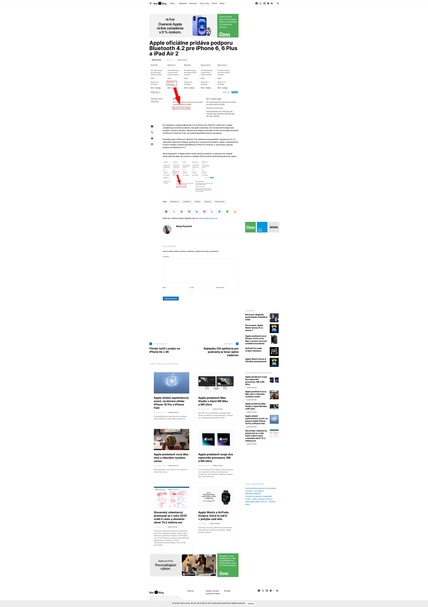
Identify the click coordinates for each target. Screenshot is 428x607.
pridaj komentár (182, 60)
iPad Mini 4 (186, 201)
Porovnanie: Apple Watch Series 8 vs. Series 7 (254, 327)
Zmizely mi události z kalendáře (258, 496)
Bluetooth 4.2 (175, 201)
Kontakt (227, 591)
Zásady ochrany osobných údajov (213, 592)
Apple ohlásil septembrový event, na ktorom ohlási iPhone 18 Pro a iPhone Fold (171, 402)
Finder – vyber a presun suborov (259, 499)
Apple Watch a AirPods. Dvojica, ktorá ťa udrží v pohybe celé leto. (213, 516)
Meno (164, 287)
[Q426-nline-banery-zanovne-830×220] (194, 25)
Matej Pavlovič (156, 60)
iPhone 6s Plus (219, 201)
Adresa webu (220, 287)
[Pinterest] (268, 3)
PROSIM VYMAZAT (253, 493)
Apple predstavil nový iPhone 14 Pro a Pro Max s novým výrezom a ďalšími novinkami (256, 340)
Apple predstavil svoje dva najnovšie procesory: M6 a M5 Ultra (215, 458)
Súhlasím (251, 604)
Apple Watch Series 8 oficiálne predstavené (255, 360)
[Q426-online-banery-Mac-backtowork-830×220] (194, 565)
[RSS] (272, 3)
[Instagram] (264, 3)
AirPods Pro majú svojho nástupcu (253, 349)
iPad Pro (197, 201)
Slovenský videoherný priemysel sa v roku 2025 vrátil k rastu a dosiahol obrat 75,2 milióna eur (170, 517)
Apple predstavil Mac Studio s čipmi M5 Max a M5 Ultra (213, 401)
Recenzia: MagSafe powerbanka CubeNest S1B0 (256, 317)
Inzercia (190, 591)
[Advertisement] (194, 321)
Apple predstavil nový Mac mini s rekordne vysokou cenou (171, 458)
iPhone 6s (208, 201)
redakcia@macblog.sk (208, 218)
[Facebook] (256, 3)
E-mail (191, 287)
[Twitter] (260, 3)
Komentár (166, 256)
